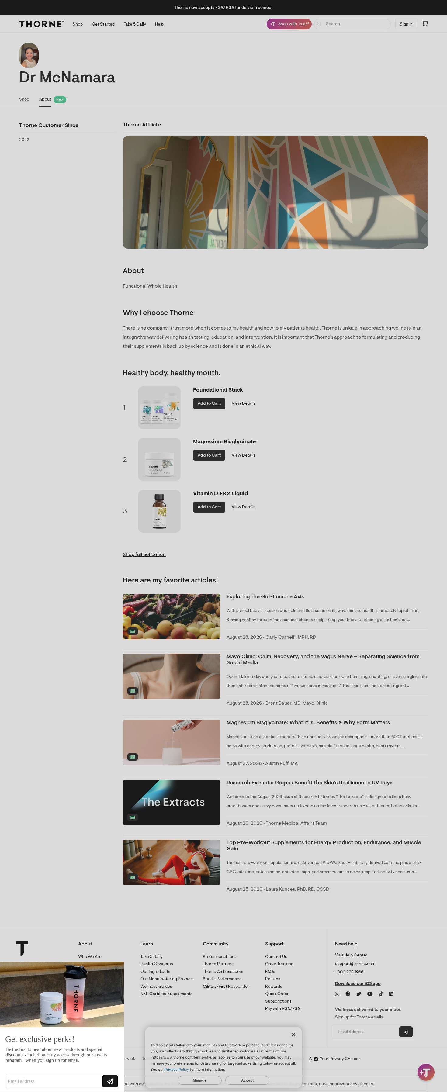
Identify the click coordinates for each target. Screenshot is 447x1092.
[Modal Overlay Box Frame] (62, 1026)
